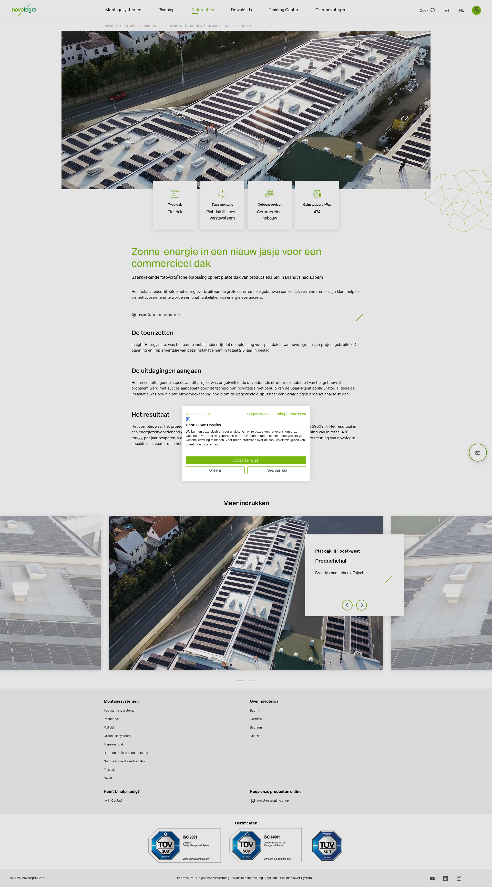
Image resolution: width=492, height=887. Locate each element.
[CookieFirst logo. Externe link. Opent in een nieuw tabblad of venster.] (188, 419)
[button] (198, 414)
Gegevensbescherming (266, 413)
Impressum (297, 413)
